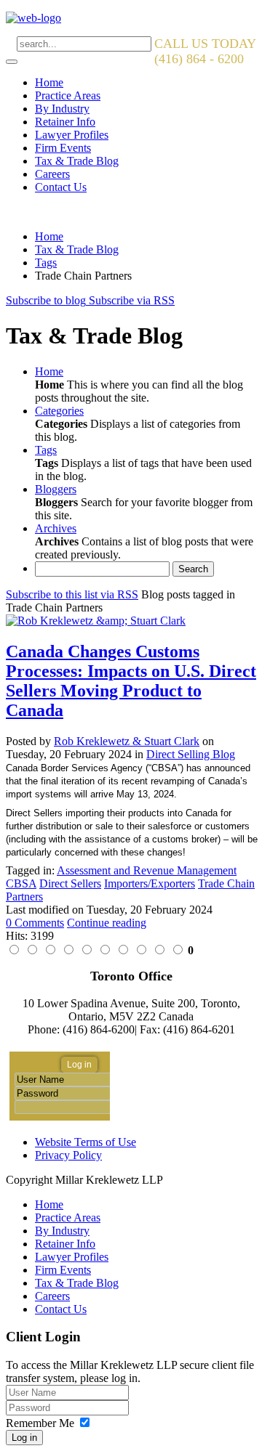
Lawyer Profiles (71, 135)
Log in (24, 1437)
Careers (52, 174)
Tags (46, 262)
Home (49, 82)
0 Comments (35, 922)
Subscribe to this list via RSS (72, 594)
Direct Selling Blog (190, 754)
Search (193, 569)
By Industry (62, 108)
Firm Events (63, 148)
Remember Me (40, 1423)
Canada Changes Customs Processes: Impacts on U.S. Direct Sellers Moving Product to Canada (131, 681)
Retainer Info (65, 121)
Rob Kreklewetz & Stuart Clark (126, 741)
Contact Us (61, 187)
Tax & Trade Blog (77, 161)
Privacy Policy (68, 1155)
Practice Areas (67, 95)
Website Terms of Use (85, 1142)
